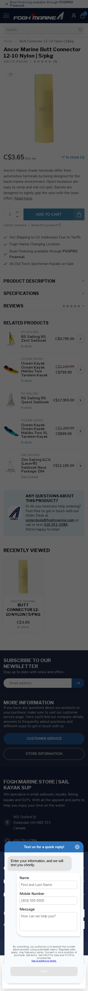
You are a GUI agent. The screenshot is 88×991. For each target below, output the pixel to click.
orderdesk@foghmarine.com (50, 520)
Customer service (44, 738)
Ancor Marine (16, 61)
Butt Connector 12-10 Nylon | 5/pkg (47, 41)
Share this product (44, 225)
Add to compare (15, 225)
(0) (55, 61)
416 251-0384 (56, 524)
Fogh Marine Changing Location (34, 244)
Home (8, 41)
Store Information (44, 753)
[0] (82, 15)
